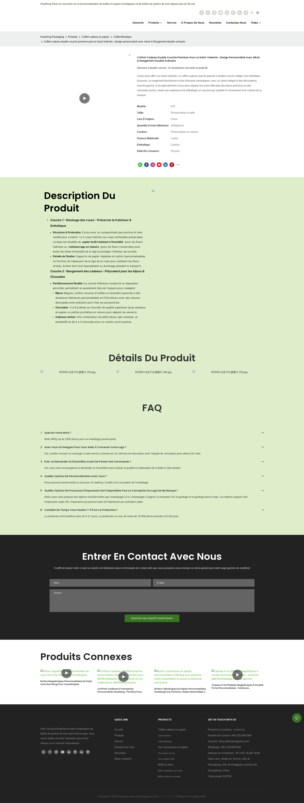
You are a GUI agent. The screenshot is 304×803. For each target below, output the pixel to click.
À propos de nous (124, 747)
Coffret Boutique (122, 36)
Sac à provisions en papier (173, 747)
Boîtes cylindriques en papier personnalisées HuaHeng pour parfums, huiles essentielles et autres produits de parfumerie (180, 690)
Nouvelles (120, 753)
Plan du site (166, 796)
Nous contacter (122, 758)
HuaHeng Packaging (52, 36)
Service (118, 741)
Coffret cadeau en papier (95, 36)
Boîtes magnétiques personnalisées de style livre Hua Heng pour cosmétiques (66, 683)
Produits (72, 36)
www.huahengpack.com (144, 796)
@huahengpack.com (237, 741)
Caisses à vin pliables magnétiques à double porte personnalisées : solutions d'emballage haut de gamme (237, 687)
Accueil (118, 729)
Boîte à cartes (165, 764)
